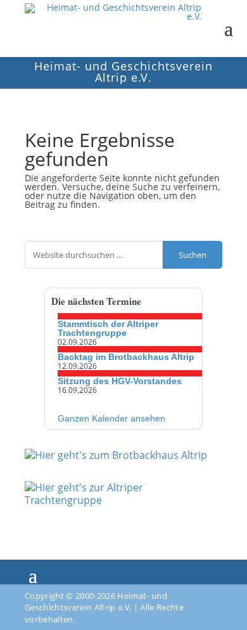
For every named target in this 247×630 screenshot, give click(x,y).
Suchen (192, 254)
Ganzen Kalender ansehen (111, 418)
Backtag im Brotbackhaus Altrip (126, 357)
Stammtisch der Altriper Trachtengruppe (108, 328)
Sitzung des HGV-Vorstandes (120, 381)
